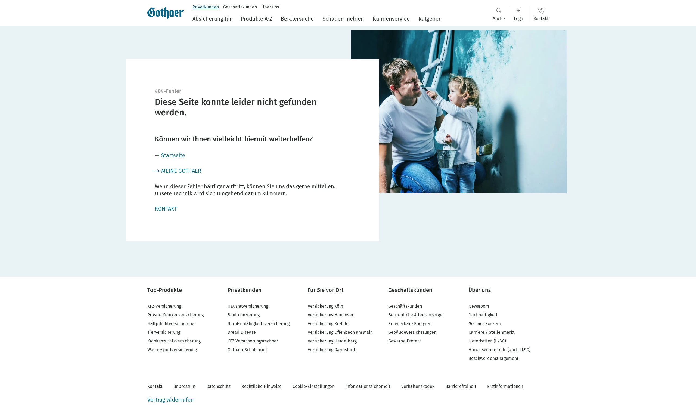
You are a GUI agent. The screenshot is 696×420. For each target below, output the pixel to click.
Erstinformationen (505, 386)
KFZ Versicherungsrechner (253, 341)
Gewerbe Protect (404, 341)
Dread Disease (242, 332)
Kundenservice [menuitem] (391, 19)
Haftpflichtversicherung (170, 323)
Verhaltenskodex (417, 386)
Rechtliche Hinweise (261, 386)
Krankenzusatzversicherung (174, 341)
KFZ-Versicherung (164, 306)
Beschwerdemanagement (493, 358)
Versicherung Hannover (330, 314)
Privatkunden (205, 7)
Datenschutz (218, 386)
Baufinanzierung (244, 314)
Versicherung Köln (325, 306)
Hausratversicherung (248, 306)
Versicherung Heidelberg (332, 341)
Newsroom (478, 306)
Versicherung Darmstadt (331, 349)
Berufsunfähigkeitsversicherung (259, 323)
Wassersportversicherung (172, 349)
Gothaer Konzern (484, 323)
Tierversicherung (163, 332)
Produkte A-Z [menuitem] (256, 19)
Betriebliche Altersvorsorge (415, 314)
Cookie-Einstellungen (313, 386)
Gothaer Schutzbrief (247, 349)
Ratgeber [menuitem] (429, 19)
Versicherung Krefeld (328, 323)
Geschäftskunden (240, 7)
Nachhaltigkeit (483, 314)
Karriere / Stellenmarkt (491, 332)
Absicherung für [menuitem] (212, 19)
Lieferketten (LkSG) (487, 341)
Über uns (270, 7)
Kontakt (155, 386)
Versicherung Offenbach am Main (340, 332)
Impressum (184, 386)
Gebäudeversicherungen (412, 332)
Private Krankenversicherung (175, 314)
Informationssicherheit (367, 386)
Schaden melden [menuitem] (343, 19)
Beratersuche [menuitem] (297, 19)
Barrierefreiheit (460, 386)
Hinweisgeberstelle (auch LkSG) (499, 349)
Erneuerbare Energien (409, 323)
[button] (499, 14)
